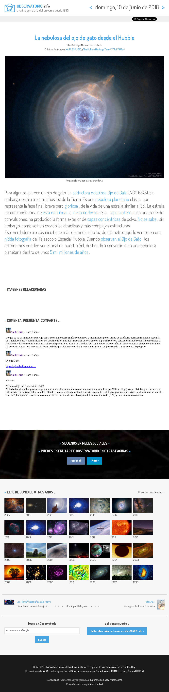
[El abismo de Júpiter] (100, 505)
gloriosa (71, 206)
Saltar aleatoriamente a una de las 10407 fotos (117, 631)
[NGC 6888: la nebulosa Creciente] (14, 527)
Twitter (94, 460)
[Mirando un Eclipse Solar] (57, 550)
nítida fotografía (17, 239)
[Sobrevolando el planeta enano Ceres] (36, 527)
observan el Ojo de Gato (121, 239)
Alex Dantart (96, 684)
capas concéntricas (103, 219)
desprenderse (85, 212)
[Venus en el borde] (122, 550)
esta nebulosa (55, 212)
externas (127, 212)
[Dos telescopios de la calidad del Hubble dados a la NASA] (100, 527)
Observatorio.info (54, 667)
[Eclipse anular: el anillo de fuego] (14, 572)
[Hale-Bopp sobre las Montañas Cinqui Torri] (122, 572)
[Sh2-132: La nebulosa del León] (14, 505)
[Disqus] (84, 367)
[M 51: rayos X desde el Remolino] (57, 527)
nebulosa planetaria (112, 199)
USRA (140, 671)
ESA (74, 49)
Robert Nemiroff (104, 671)
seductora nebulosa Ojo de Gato (100, 193)
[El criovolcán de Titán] (100, 550)
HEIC (79, 49)
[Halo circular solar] (57, 505)
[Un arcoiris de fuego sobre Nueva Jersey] (36, 550)
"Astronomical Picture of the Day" (119, 667)
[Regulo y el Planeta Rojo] (143, 527)
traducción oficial (77, 667)
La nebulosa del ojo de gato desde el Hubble (85, 37)
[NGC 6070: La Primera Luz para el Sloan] (100, 572)
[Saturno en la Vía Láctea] (143, 505)
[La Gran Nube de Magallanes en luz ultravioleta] (79, 527)
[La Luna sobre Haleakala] (79, 550)
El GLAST (150, 601)
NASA (68, 49)
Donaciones (53, 679)
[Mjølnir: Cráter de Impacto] (79, 572)
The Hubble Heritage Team (96, 49)
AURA (121, 49)
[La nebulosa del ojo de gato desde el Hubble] (122, 505)
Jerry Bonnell (129, 671)
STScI (114, 49)
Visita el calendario (151, 492)
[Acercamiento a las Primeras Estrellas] (143, 550)
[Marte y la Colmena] (36, 505)
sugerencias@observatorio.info (106, 679)
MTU (116, 671)
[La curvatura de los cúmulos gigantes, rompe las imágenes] (36, 572)
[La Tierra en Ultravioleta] (143, 572)
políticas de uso (76, 671)
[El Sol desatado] (122, 527)
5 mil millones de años (69, 252)
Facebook (75, 460)
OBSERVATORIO (30, 6)
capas (114, 212)
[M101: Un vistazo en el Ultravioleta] (57, 572)
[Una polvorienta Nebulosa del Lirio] (14, 550)
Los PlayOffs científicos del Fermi (34, 601)
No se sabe (147, 219)
